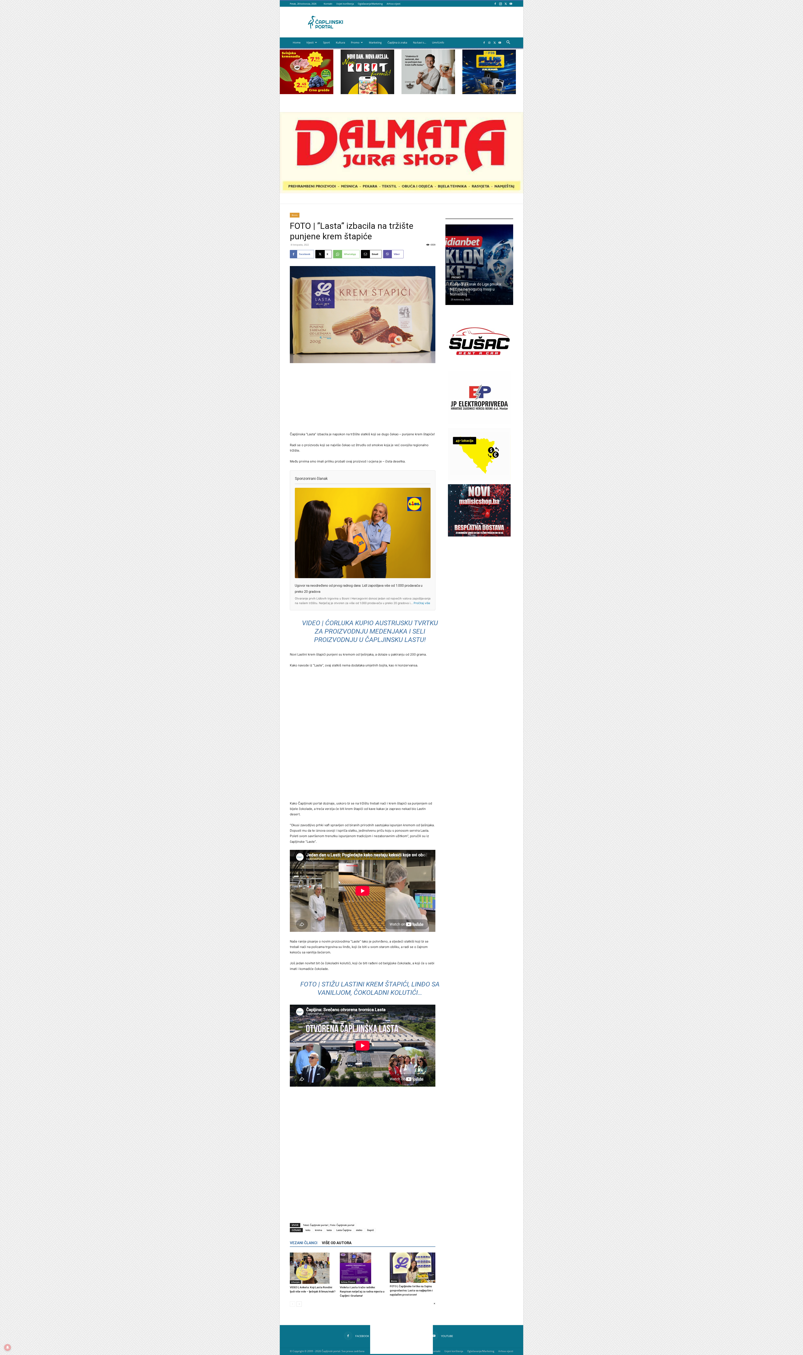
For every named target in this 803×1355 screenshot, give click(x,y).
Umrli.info (438, 42)
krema (318, 1230)
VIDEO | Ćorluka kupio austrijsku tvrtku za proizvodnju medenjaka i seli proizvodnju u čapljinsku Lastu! (370, 631)
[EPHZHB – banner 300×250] (479, 423)
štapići (370, 1230)
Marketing (375, 42)
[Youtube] (511, 3)
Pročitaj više (422, 603)
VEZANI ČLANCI (303, 1243)
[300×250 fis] (489, 72)
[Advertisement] (362, 398)
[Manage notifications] (7, 1347)
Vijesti (310, 42)
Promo (355, 42)
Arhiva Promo (348, 1282)
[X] (505, 3)
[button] (508, 43)
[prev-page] (292, 1304)
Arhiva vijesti (393, 3)
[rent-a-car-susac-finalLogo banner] (479, 366)
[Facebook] (495, 3)
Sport (326, 42)
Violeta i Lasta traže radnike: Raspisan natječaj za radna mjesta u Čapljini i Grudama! (362, 1291)
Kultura (340, 42)
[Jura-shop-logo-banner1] (401, 192)
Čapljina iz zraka (397, 42)
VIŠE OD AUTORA (337, 1243)
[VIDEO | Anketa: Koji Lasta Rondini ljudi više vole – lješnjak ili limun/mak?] (312, 1268)
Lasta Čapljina (343, 1230)
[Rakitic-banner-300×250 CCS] (428, 93)
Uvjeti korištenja (345, 3)
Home (296, 42)
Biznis (295, 215)
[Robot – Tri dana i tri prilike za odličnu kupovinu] (479, 264)
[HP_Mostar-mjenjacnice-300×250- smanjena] (479, 479)
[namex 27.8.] (306, 93)
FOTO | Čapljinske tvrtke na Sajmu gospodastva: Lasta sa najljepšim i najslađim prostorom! (411, 1290)
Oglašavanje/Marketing (370, 3)
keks (308, 1230)
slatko (359, 1230)
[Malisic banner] (479, 535)
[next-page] (299, 1304)
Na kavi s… (419, 42)
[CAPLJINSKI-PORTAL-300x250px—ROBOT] (367, 93)
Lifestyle (295, 1282)
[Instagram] (500, 3)
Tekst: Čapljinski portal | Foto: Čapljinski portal (328, 1225)
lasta (329, 1230)
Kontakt (328, 3)
